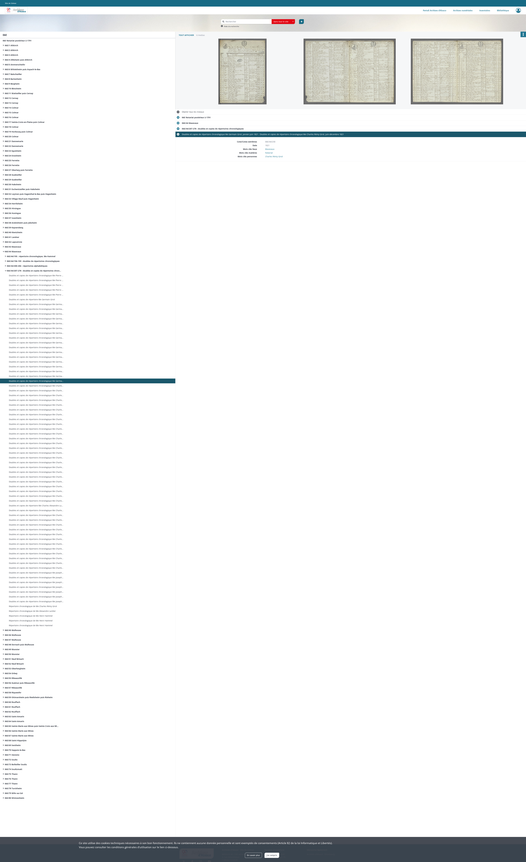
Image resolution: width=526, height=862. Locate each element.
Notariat (269, 152)
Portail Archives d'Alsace (434, 10)
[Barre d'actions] (523, 34)
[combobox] (283, 21)
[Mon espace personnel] (518, 10)
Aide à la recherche (231, 26)
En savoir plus (253, 855)
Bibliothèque (503, 10)
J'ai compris (272, 855)
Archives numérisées (463, 10)
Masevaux (269, 149)
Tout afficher (186, 35)
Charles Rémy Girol (274, 156)
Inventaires (484, 10)
